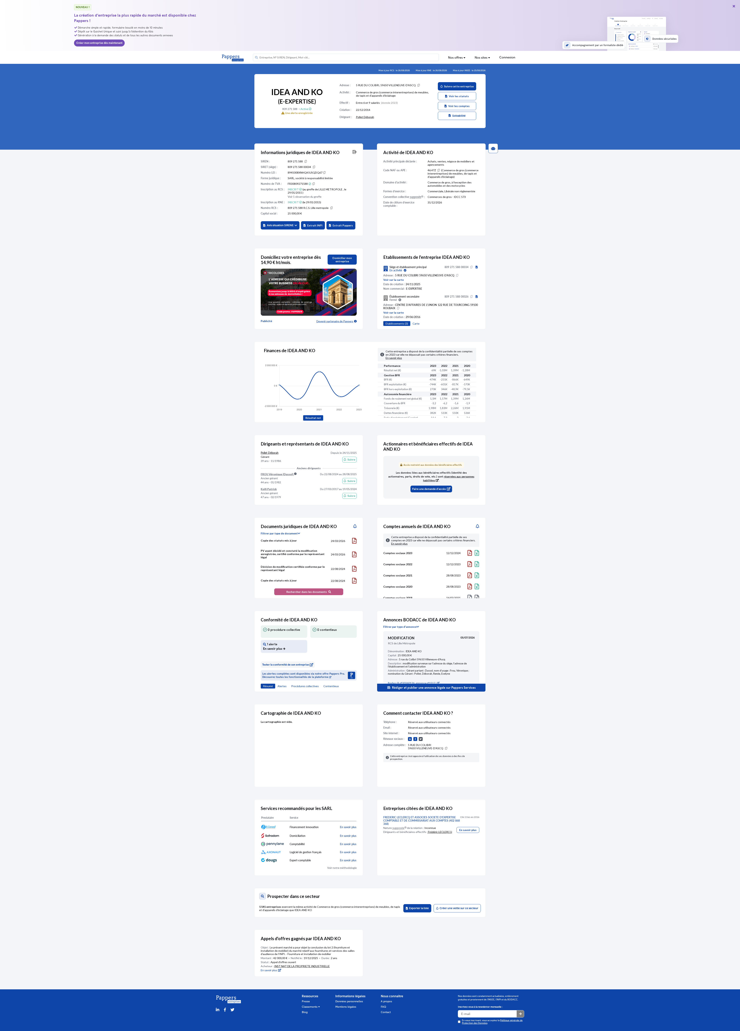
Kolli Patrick (269, 489)
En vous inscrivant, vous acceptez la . (492, 1021)
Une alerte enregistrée (298, 113)
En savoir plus (468, 830)
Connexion (507, 57)
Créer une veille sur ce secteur (458, 908)
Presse (306, 1001)
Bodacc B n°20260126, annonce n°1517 (411, 683)
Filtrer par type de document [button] (279, 533)
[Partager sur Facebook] (225, 1010)
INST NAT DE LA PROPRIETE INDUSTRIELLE (302, 966)
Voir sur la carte (393, 279)
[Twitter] (232, 1010)
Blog (305, 1012)
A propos (386, 1001)
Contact (386, 1012)
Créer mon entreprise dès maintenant (99, 43)
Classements (310, 1006)
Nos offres (455, 57)
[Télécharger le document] (354, 541)
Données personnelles (349, 1001)
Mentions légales (345, 1006)
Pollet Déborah (365, 117)
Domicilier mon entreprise (342, 259)
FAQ (383, 1006)
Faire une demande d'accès (429, 489)
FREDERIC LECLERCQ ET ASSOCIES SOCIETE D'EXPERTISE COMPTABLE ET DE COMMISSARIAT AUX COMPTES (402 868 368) (421, 820)
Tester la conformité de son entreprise (285, 664)
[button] (280, 225)
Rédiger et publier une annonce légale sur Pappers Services (433, 687)
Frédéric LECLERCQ (439, 832)
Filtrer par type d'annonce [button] (400, 626)
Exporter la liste (418, 908)
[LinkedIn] (217, 1010)
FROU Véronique (277, 474)
